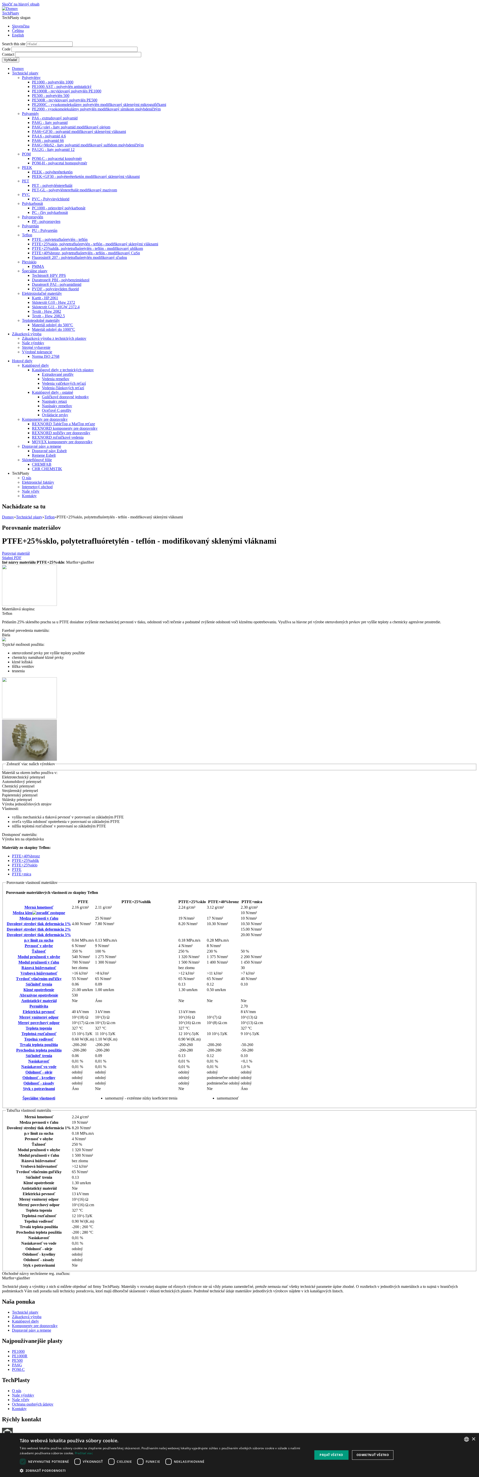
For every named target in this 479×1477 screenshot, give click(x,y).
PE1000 (18, 1351)
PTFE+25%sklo (24, 865)
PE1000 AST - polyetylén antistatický (62, 86)
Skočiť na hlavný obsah (20, 4)
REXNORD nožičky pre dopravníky (61, 433)
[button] (162, 1470)
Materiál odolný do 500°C (52, 325)
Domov (18, 68)
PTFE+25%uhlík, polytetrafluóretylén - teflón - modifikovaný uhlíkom (87, 248)
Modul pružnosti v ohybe (39, 957)
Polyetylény (31, 77)
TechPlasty (10, 13)
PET (25, 181)
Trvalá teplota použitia (39, 1045)
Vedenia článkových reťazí (63, 388)
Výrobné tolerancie (37, 352)
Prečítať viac (84, 1453)
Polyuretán (30, 226)
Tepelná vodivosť (38, 1039)
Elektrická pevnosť (39, 1012)
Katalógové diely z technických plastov (63, 370)
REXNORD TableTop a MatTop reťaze (63, 424)
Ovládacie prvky (55, 415)
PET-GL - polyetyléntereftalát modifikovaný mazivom (74, 190)
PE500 (17, 1360)
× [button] (473, 1439)
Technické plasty (25, 73)
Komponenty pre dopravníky (45, 419)
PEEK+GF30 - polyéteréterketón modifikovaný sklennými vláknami (86, 176)
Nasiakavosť (38, 1061)
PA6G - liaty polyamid (50, 122)
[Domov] (10, 8)
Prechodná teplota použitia (39, 1050)
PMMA (38, 266)
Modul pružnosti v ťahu (38, 962)
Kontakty (29, 496)
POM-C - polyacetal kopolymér (57, 158)
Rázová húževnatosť (38, 968)
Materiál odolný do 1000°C (53, 329)
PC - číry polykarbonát (50, 212)
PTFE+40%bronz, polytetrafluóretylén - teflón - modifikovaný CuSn (86, 253)
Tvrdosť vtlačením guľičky (39, 979)
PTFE (16, 869)
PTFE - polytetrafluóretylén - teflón (60, 239)
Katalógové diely (35, 365)
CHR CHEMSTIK (47, 469)
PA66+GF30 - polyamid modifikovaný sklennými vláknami (79, 131)
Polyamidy (30, 113)
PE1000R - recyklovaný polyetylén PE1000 (66, 91)
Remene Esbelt (44, 455)
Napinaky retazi (54, 401)
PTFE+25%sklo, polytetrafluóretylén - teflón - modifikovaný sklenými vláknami (95, 244)
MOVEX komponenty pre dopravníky (62, 442)
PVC (26, 194)
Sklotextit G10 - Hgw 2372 (53, 302)
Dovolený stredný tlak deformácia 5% (39, 935)
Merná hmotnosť (38, 907)
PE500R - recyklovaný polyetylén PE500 (64, 100)
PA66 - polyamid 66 (48, 140)
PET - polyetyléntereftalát (52, 185)
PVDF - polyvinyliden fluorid (55, 289)
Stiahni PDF (11, 558)
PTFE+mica (21, 874)
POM (26, 154)
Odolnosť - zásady (38, 1083)
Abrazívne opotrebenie (38, 995)
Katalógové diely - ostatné (52, 392)
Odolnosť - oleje (38, 1072)
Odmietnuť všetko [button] (373, 1455)
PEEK (27, 167)
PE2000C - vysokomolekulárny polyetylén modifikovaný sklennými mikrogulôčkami (99, 104)
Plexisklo (29, 262)
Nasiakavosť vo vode (38, 1067)
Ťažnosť (39, 951)
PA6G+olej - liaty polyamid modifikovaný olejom (71, 127)
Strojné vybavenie (36, 347)
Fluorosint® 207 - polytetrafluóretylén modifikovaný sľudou (79, 257)
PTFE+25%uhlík (25, 860)
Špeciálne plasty (34, 271)
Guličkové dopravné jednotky (65, 397)
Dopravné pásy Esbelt (49, 451)
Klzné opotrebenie (38, 990)
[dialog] (239, 1455)
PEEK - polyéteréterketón (52, 172)
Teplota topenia (39, 1028)
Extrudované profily (58, 374)
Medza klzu (22, 913)
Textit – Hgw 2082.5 (48, 316)
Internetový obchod (37, 487)
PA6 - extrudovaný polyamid (55, 118)
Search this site (14, 44)
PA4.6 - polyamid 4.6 (49, 136)
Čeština (18, 30)
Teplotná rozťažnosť (38, 1034)
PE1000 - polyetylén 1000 (52, 82)
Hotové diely (22, 361)
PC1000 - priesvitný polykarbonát (58, 208)
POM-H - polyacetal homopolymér (59, 163)
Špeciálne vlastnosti (38, 1098)
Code (6, 49)
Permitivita (38, 1006)
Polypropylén (32, 217)
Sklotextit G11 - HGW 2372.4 (56, 307)
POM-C (18, 1369)
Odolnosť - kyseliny (38, 1078)
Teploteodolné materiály (41, 320)
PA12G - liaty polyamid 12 (53, 149)
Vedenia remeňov (55, 379)
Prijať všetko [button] (331, 1455)
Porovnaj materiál (16, 553)
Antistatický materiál (39, 1001)
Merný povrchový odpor (39, 1023)
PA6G (17, 1365)
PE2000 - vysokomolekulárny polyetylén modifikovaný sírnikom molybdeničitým (96, 109)
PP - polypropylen (46, 221)
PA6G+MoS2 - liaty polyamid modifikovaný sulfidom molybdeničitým (88, 145)
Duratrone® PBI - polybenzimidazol (60, 280)
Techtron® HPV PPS (49, 275)
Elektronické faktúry (38, 482)
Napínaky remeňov (57, 406)
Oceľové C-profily (56, 410)
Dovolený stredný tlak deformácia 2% (39, 929)
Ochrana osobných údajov (32, 1404)
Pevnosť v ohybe (39, 946)
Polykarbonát (32, 203)
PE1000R (19, 1356)
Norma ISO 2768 (45, 356)
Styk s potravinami (39, 1089)
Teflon (27, 235)
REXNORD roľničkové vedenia (58, 437)
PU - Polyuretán (44, 230)
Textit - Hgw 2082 (46, 311)
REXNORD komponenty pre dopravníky (65, 428)
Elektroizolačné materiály (42, 293)
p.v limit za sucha (38, 940)
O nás (26, 478)
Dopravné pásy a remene (41, 446)
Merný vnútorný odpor (39, 1017)
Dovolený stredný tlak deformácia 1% (39, 924)
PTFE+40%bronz (26, 856)
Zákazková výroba (26, 334)
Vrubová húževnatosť (38, 973)
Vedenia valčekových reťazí (64, 383)
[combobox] (466, 1439)
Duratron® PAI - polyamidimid (56, 284)
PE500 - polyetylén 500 (50, 95)
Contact (8, 54)
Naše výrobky (33, 343)
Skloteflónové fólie (37, 460)
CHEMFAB (41, 464)
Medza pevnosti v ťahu (38, 918)
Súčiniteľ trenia (39, 984)
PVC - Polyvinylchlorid (50, 199)
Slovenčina (20, 26)
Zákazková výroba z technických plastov (54, 338)
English (18, 35)
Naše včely (30, 491)
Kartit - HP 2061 (45, 298)
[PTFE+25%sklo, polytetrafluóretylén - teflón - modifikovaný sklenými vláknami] (29, 604)
